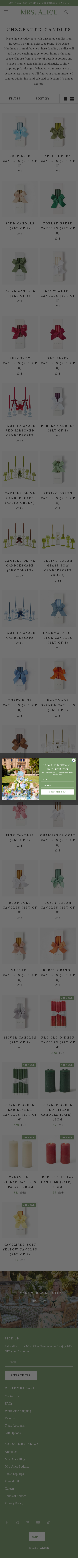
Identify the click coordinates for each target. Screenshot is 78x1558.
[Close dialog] (73, 760)
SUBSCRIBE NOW (57, 792)
